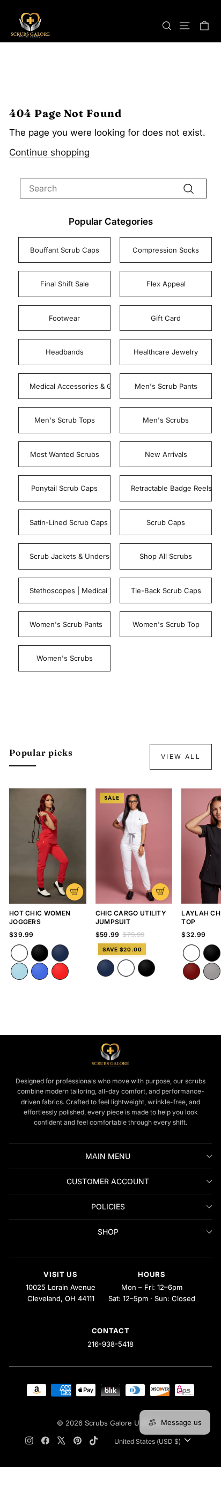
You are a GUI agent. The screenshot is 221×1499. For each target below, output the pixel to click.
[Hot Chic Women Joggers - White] (19, 953)
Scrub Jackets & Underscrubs (70, 556)
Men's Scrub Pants (166, 386)
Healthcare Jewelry (166, 352)
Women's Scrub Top (166, 624)
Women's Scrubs (64, 658)
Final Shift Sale (64, 283)
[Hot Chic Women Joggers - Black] (40, 953)
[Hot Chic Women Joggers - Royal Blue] (40, 971)
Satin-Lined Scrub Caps (69, 522)
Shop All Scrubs (165, 556)
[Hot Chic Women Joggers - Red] (60, 971)
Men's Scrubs (166, 420)
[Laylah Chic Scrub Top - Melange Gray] (212, 971)
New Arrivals (166, 454)
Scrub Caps (165, 522)
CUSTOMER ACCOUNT (108, 1181)
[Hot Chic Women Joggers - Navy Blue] (60, 953)
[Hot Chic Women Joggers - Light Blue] (19, 971)
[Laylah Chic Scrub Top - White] (191, 953)
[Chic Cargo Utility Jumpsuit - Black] (146, 968)
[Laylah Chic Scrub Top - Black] (212, 953)
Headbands (65, 352)
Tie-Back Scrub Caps (166, 590)
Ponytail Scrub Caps (64, 488)
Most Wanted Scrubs (64, 454)
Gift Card (166, 318)
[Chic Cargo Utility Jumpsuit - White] (126, 968)
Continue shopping (49, 152)
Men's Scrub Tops (64, 420)
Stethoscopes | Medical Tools (70, 590)
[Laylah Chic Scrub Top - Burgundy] (191, 971)
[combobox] (113, 188)
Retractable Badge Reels (171, 488)
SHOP (108, 1231)
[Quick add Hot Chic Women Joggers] (74, 891)
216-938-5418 (110, 1344)
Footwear (64, 318)
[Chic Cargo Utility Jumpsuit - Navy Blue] (106, 968)
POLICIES (108, 1206)
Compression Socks (165, 250)
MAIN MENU (107, 1156)
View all (181, 756)
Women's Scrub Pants (66, 624)
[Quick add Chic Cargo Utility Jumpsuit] (160, 891)
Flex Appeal (166, 283)
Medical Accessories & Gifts (70, 386)
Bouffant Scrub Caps (64, 250)
